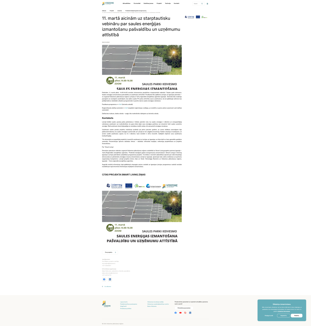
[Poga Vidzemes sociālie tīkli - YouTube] (180, 313)
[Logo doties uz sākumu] (110, 304)
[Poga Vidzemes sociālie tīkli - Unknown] (185, 313)
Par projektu (108, 252)
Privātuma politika (125, 308)
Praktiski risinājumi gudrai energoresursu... (136, 10)
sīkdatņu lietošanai (284, 311)
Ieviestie (119, 10)
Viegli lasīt (123, 306)
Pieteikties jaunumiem (184, 308)
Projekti (159, 3)
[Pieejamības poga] (207, 3)
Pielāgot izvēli (269, 315)
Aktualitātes (126, 3)
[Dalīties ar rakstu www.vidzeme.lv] (104, 279)
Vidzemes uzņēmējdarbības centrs (158, 304)
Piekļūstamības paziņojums (128, 304)
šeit (120, 104)
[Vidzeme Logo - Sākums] (110, 3)
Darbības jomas (148, 3)
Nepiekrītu (284, 315)
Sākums (104, 10)
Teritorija (168, 3)
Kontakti (176, 3)
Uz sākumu (107, 286)
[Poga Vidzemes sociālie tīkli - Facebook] (176, 313)
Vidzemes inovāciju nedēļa (155, 302)
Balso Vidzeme (151, 306)
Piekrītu (296, 315)
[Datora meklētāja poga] (202, 4)
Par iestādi (137, 3)
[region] (282, 310)
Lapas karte (123, 302)
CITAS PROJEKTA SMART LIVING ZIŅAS (123, 174)
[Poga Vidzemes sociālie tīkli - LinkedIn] (190, 313)
